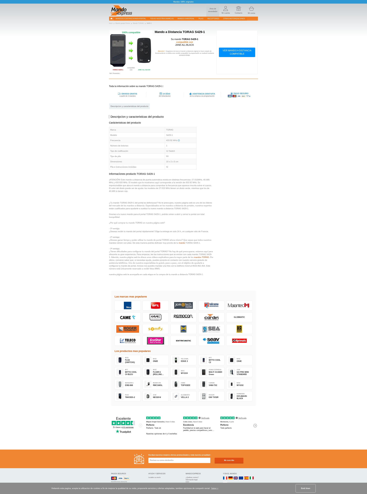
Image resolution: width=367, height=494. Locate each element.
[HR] (239, 329)
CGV (187, 482)
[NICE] (128, 305)
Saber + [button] (214, 488)
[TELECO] (128, 341)
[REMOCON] (183, 317)
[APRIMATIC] (239, 341)
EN (241, 478)
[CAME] (128, 317)
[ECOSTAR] (155, 341)
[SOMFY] (155, 329)
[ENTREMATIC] (183, 341)
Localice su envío (154, 477)
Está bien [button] (305, 488)
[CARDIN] (211, 317)
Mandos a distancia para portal (131, 19)
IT (251, 478)
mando (182, 243)
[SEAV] (211, 341)
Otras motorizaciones (234, 19)
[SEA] (211, 329)
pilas (200, 19)
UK (236, 478)
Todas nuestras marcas (162, 19)
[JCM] (183, 305)
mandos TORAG (201, 257)
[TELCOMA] (211, 305)
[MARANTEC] (239, 305)
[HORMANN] (183, 329)
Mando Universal (186, 19)
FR (225, 478)
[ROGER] (128, 329)
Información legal (191, 480)
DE (230, 478)
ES (246, 478)
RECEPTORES (213, 19)
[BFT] (155, 305)
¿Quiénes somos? (192, 477)
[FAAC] (155, 317)
